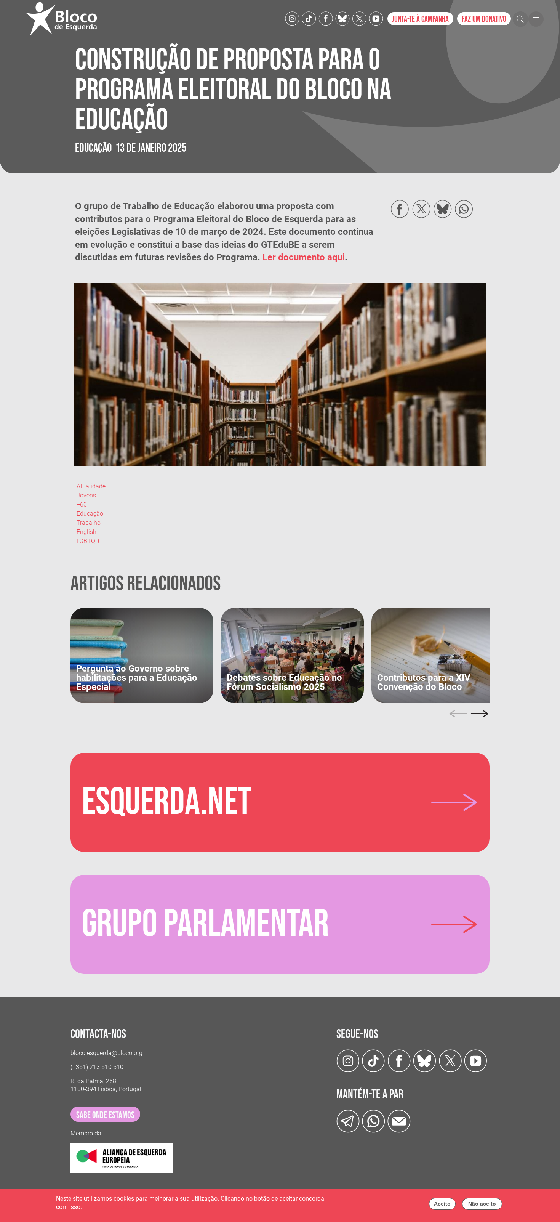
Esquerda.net (166, 802)
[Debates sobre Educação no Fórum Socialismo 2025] (292, 655)
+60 (82, 504)
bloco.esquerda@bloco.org (106, 1053)
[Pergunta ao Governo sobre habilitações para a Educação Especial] (141, 655)
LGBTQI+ (88, 541)
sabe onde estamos (105, 1115)
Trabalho (89, 522)
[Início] (64, 19)
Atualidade (91, 486)
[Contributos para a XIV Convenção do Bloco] (442, 655)
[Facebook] (325, 18)
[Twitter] (342, 18)
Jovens (86, 495)
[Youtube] (376, 18)
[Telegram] (348, 1120)
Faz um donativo (484, 19)
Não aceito (482, 1204)
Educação (90, 513)
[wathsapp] (373, 1120)
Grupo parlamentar (205, 924)
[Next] (480, 714)
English (86, 532)
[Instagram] (292, 18)
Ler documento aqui (303, 257)
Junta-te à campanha (420, 19)
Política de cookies (108, 1207)
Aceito (442, 1204)
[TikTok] (309, 18)
